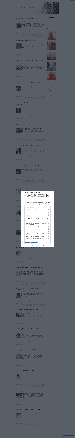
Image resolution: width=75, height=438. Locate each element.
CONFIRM (31, 242)
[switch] (48, 209)
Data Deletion (32, 245)
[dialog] (37, 219)
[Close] (52, 192)
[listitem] (37, 207)
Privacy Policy (42, 245)
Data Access (37, 245)
